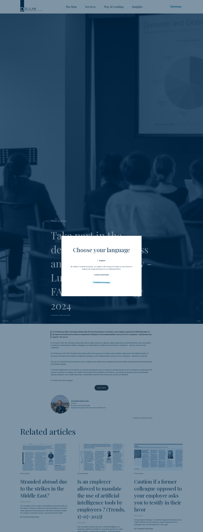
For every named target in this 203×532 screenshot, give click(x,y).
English (102, 260)
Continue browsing (101, 282)
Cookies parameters (101, 275)
